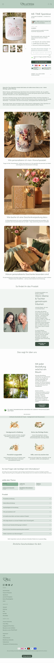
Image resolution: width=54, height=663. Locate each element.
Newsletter (5, 615)
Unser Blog (5, 623)
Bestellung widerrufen (8, 640)
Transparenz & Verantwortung (10, 644)
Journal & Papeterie (7, 597)
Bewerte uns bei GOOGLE (9, 628)
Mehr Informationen (27, 414)
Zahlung (5, 609)
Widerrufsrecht (6, 637)
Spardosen (5, 594)
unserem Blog (42, 539)
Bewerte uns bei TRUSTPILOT (10, 630)
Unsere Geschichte (7, 621)
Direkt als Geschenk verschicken (38, 74)
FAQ (4, 611)
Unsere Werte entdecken (42, 405)
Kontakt (5, 613)
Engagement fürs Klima (8, 625)
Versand (38, 31)
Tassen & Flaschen (7, 592)
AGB (4, 635)
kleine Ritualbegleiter (8, 599)
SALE (4, 601)
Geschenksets (6, 590)
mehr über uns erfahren (42, 344)
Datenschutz (6, 642)
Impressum (5, 633)
